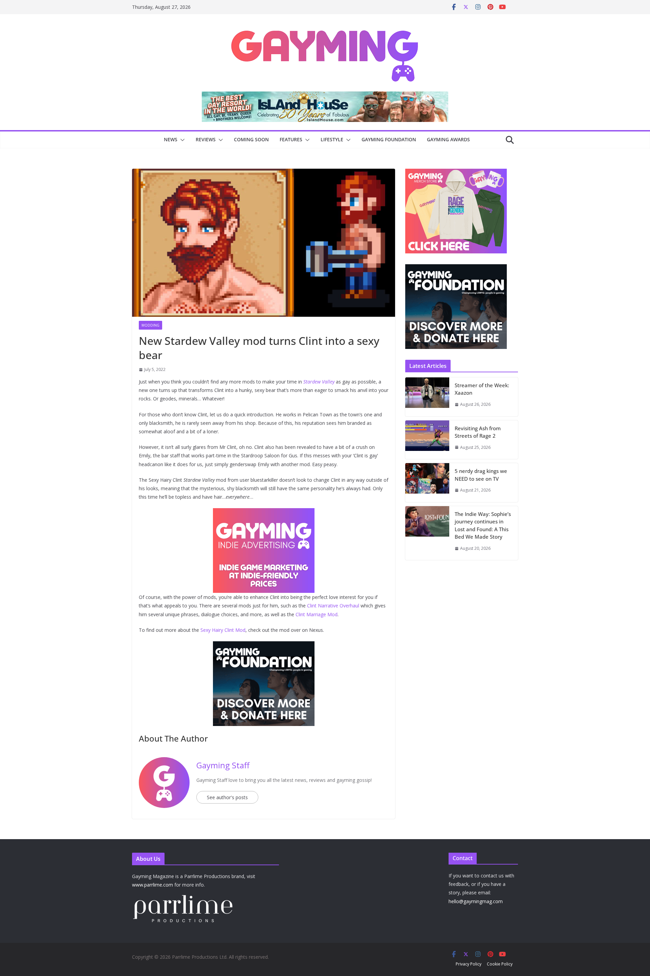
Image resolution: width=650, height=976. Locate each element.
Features (291, 139)
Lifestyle (332, 139)
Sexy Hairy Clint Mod (222, 630)
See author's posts (227, 797)
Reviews (206, 139)
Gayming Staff (223, 765)
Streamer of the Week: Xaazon (482, 389)
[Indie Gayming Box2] (456, 172)
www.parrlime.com (152, 884)
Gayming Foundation (389, 139)
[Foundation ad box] (456, 268)
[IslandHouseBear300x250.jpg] (264, 513)
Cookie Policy (500, 964)
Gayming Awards (448, 139)
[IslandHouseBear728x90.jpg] (325, 96)
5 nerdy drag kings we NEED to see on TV (481, 475)
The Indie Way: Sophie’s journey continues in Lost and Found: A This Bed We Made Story (483, 525)
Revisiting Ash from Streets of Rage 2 (478, 432)
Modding (150, 325)
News (170, 139)
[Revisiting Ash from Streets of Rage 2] (427, 439)
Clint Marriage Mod (317, 614)
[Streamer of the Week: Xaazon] (427, 396)
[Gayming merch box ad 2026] (264, 646)
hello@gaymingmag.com (476, 901)
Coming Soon (251, 139)
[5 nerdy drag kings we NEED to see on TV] (427, 482)
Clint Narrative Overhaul (333, 605)
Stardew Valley (318, 381)
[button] (181, 140)
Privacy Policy (468, 964)
